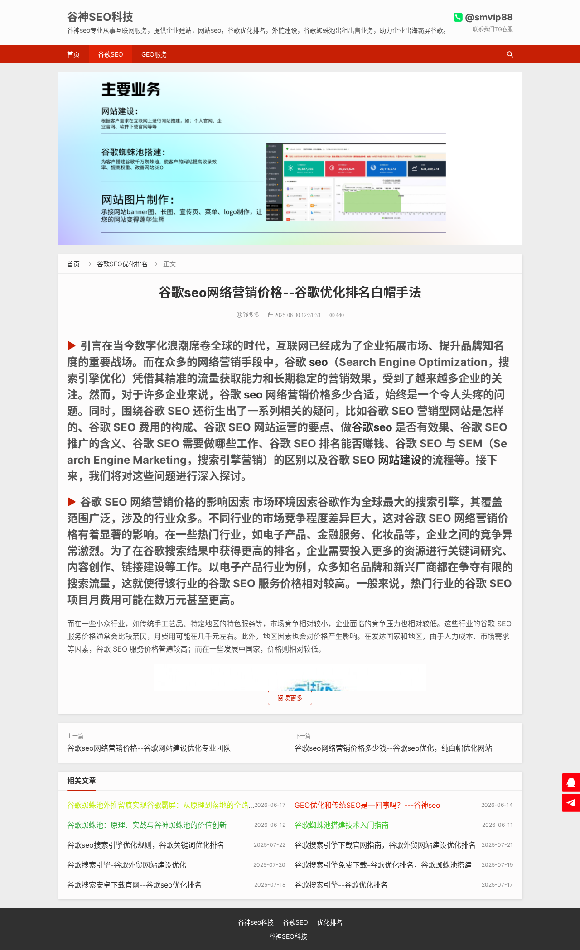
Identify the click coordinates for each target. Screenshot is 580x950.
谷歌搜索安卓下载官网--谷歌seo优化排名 (134, 884)
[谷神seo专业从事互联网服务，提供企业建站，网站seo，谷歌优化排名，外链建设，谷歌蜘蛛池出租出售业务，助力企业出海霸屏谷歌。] (290, 158)
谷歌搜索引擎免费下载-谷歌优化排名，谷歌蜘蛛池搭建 (383, 864)
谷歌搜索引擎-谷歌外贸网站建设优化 (126, 864)
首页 (73, 54)
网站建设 (399, 459)
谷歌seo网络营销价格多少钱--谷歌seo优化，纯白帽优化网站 (393, 748)
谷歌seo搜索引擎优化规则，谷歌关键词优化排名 (145, 844)
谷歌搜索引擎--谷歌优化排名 (341, 884)
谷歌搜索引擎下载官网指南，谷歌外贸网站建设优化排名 (385, 844)
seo (318, 362)
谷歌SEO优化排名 (122, 264)
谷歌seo (372, 427)
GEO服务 (154, 54)
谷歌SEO (110, 54)
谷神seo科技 (256, 922)
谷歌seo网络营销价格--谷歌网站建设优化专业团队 (149, 748)
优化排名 (330, 922)
